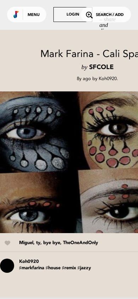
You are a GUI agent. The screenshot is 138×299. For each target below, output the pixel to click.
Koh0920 (108, 78)
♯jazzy (84, 268)
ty (38, 243)
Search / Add (109, 15)
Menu (34, 15)
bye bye (51, 243)
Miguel (26, 243)
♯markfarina (31, 268)
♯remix (69, 268)
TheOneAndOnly (80, 243)
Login (73, 15)
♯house (53, 268)
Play (71, 162)
